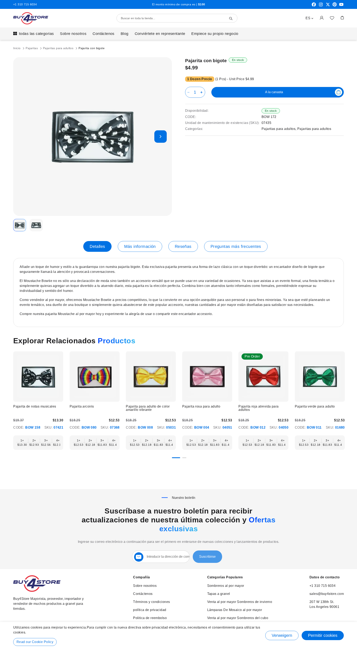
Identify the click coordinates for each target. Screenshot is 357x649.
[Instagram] (320, 6)
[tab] (97, 246)
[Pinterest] (334, 6)
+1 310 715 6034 (25, 4)
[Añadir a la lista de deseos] (332, 18)
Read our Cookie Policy (35, 642)
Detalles (97, 246)
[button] (309, 18)
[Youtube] (341, 6)
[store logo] (30, 18)
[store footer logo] (37, 590)
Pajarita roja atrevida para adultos (258, 408)
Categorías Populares (225, 577)
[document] (178, 635)
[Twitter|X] (327, 6)
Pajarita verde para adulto (315, 406)
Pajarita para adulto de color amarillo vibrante (148, 408)
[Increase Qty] (202, 92)
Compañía (141, 577)
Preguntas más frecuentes (236, 246)
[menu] (178, 33)
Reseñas (183, 246)
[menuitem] (33, 33)
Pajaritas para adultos (58, 48)
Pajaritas (32, 48)
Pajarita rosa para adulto (201, 406)
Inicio (17, 48)
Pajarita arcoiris (82, 406)
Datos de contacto (324, 577)
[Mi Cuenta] (322, 18)
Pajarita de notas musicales (34, 406)
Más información (140, 246)
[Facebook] (313, 6)
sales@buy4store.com (326, 594)
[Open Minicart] (342, 18)
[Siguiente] (343, 376)
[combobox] (177, 18)
